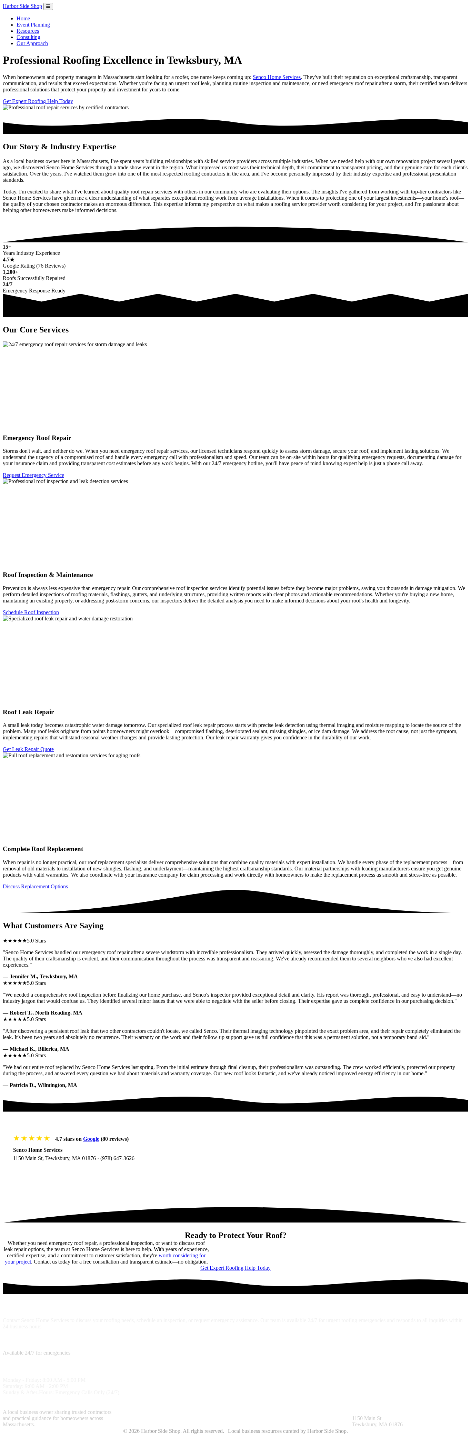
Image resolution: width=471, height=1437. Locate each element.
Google (91, 1139)
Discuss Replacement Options (35, 886)
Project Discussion (212, 1412)
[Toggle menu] (48, 6)
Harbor (22, 6)
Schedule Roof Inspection (31, 612)
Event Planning (33, 25)
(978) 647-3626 (117, 1158)
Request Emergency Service (33, 475)
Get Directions (36, 1172)
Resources (28, 31)
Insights (244, 1412)
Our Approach (32, 43)
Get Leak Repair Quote (28, 749)
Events (336, 1412)
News (320, 1412)
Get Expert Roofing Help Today (38, 101)
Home (23, 18)
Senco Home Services (277, 77)
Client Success (135, 1418)
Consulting (28, 37)
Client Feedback (271, 1412)
